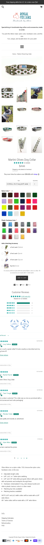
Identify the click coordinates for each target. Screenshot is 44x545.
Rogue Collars (21, 537)
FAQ (3, 525)
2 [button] (17, 458)
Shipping (15, 169)
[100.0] (14, 324)
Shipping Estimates (8, 518)
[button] (19, 163)
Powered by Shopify (30, 537)
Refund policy (6, 523)
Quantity (35, 181)
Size (19, 181)
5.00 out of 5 (25, 296)
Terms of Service (7, 520)
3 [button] (21, 458)
